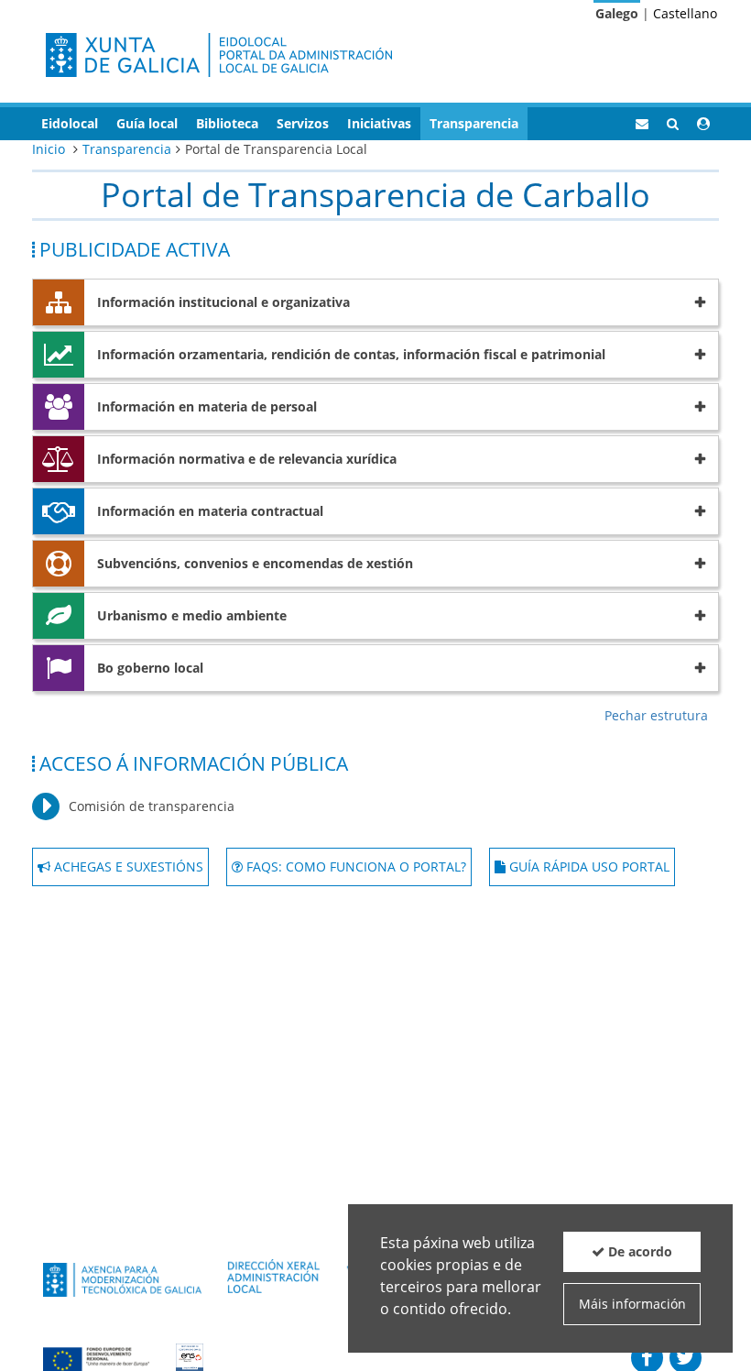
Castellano (685, 13)
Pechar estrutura (656, 715)
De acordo (638, 1251)
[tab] (375, 302)
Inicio (48, 149)
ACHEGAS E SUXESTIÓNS (126, 866)
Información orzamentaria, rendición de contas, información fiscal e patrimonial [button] (351, 354)
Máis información (632, 1303)
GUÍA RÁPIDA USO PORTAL (587, 866)
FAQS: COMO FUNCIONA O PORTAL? (354, 866)
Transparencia (126, 149)
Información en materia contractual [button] (210, 511)
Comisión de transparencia (151, 806)
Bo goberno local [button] (150, 667)
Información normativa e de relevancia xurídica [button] (247, 458)
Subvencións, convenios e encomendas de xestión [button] (255, 563)
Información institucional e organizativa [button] (223, 302)
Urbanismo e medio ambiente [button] (192, 615)
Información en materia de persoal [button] (207, 406)
